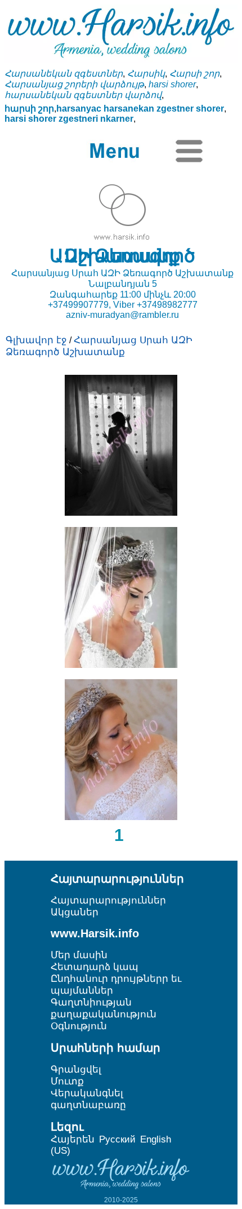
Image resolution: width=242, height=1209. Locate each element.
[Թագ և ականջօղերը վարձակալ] (121, 665)
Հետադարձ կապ (94, 967)
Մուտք (67, 1081)
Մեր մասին (79, 955)
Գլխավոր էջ (36, 340)
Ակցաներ (74, 912)
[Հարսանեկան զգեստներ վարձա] (121, 512)
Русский (117, 1139)
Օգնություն (79, 1026)
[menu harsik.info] (120, 151)
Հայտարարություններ (108, 900)
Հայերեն (73, 1139)
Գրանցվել (76, 1069)
